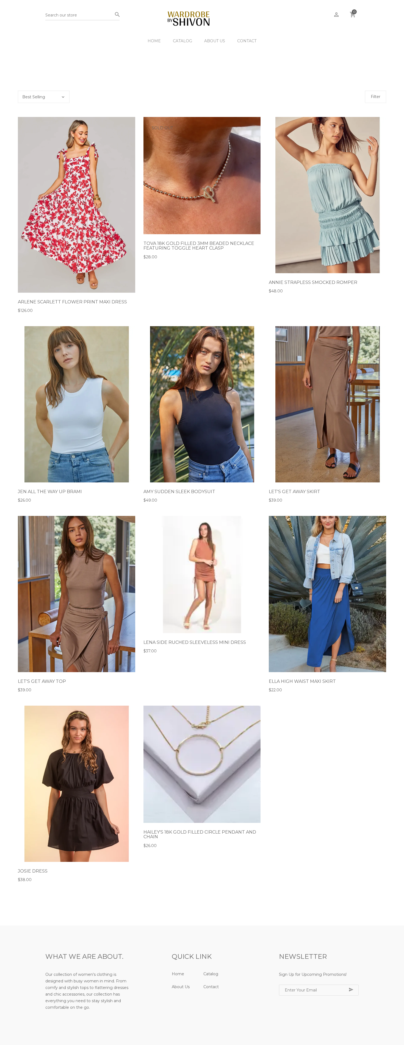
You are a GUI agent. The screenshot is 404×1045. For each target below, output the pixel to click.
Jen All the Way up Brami (50, 491)
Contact (246, 40)
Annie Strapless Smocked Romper (313, 282)
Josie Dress (33, 871)
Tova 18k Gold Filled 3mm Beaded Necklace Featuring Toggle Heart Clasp (198, 246)
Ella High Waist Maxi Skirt (302, 681)
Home (154, 40)
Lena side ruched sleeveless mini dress (194, 642)
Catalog (182, 40)
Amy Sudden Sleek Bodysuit (179, 491)
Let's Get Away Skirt (294, 491)
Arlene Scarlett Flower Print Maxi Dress (72, 301)
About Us (214, 40)
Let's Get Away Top (42, 681)
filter (375, 96)
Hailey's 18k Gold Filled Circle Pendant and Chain (199, 834)
